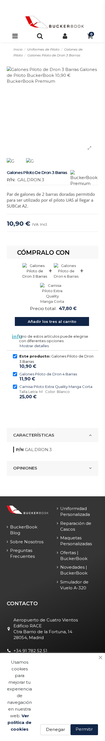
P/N (20, 449)
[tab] (52, 435)
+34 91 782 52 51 (30, 650)
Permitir (84, 729)
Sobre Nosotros (26, 541)
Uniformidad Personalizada (75, 511)
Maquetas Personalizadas (76, 540)
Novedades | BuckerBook (73, 570)
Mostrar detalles (34, 346)
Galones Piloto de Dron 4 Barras (48, 374)
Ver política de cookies (19, 722)
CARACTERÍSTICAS (33, 435)
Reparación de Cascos (75, 526)
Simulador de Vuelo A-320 (74, 584)
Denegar (55, 729)
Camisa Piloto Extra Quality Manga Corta (55, 386)
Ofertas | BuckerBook (73, 555)
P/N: (11, 179)
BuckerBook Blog (23, 529)
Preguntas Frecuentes (22, 553)
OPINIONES (25, 468)
